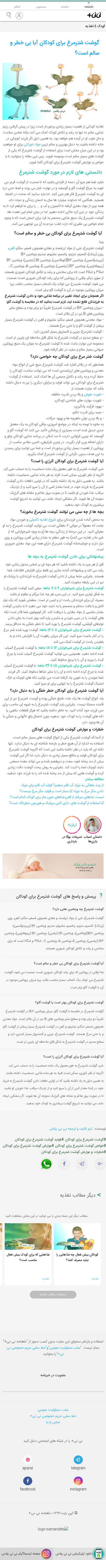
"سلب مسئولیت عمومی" (65, 1348)
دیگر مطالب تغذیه (78, 1196)
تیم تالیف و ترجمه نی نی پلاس (71, 1129)
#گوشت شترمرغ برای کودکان (85, 1140)
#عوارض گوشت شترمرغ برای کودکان (28, 1146)
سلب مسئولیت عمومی (53, 1410)
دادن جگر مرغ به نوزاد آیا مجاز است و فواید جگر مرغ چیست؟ (62, 791)
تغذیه (95, 1278)
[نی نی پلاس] (94, 15)
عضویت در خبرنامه (53, 1375)
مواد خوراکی (32, 145)
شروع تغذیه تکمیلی (42, 520)
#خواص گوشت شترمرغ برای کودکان (80, 1146)
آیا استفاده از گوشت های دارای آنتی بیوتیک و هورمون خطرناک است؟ (56, 803)
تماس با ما (53, 1422)
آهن (11, 248)
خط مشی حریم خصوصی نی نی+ (53, 1416)
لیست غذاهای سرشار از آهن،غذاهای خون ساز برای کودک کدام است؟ (57, 797)
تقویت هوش (93, 395)
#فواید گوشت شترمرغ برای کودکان (39, 1140)
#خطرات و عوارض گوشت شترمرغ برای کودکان (73, 1152)
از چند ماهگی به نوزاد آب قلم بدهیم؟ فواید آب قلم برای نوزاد (62, 785)
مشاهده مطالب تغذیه (53, 1294)
